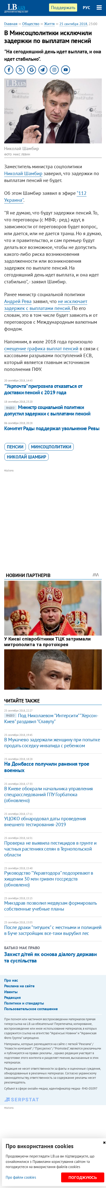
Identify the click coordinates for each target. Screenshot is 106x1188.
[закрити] (104, 1142)
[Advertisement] (53, 514)
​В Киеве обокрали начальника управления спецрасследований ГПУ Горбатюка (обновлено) (48, 794)
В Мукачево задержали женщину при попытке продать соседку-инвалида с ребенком (52, 742)
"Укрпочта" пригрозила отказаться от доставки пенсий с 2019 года (43, 389)
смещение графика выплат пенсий (41, 348)
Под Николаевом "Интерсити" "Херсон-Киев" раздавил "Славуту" (51, 718)
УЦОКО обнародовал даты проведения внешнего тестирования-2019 (45, 821)
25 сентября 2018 (73, 24)
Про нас (11, 980)
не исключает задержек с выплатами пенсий (45, 304)
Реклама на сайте (19, 985)
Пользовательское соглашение (31, 1008)
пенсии (15, 447)
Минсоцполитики (51, 447)
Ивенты (11, 991)
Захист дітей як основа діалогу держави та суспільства (50, 957)
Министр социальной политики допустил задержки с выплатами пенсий (47, 410)
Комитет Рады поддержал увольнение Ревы (51, 428)
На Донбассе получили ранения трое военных (46, 766)
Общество (30, 23)
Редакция (12, 997)
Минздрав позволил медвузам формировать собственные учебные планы (50, 906)
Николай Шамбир (23, 173)
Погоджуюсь (83, 1177)
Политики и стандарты (24, 1003)
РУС (86, 7)
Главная (11, 23)
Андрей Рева (18, 301)
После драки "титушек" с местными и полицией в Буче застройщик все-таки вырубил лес (53, 930)
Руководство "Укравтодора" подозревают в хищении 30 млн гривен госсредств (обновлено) (48, 879)
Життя (49, 23)
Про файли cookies (21, 1177)
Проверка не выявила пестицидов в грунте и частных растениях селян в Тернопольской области (50, 849)
